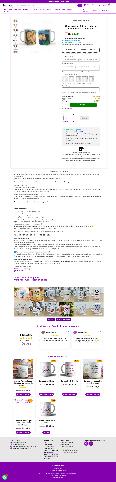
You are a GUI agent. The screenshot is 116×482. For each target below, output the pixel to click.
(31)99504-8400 (19, 271)
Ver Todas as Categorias (21, 9)
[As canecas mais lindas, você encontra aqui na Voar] (96, 309)
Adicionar (46, 432)
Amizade (6, 11)
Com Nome (57, 9)
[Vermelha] (91, 79)
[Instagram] (91, 443)
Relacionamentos (67, 9)
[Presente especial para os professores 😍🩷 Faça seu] (81, 309)
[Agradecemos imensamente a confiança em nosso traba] (66, 294)
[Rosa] (71, 79)
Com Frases (33, 9)
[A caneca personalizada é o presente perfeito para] (96, 294)
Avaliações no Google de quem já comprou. (59, 326)
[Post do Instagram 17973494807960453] (51, 294)
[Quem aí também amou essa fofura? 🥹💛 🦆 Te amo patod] (36, 294)
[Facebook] (86, 443)
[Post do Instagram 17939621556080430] (66, 309)
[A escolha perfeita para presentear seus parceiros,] (81, 294)
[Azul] (78, 79)
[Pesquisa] (80, 5)
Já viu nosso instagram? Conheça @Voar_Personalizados (30, 278)
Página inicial (8, 9)
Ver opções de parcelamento (71, 40)
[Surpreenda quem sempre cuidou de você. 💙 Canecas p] (21, 294)
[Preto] (85, 79)
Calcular (84, 118)
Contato (95, 10)
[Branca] (65, 79)
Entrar (104, 5)
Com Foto (41, 9)
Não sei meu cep (68, 121)
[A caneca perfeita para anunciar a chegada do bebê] (21, 309)
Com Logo (49, 9)
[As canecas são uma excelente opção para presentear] (51, 309)
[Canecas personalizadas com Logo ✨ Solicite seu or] (36, 309)
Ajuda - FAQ (105, 10)
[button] (102, 339)
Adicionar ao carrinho (23, 394)
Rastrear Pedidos (85, 10)
